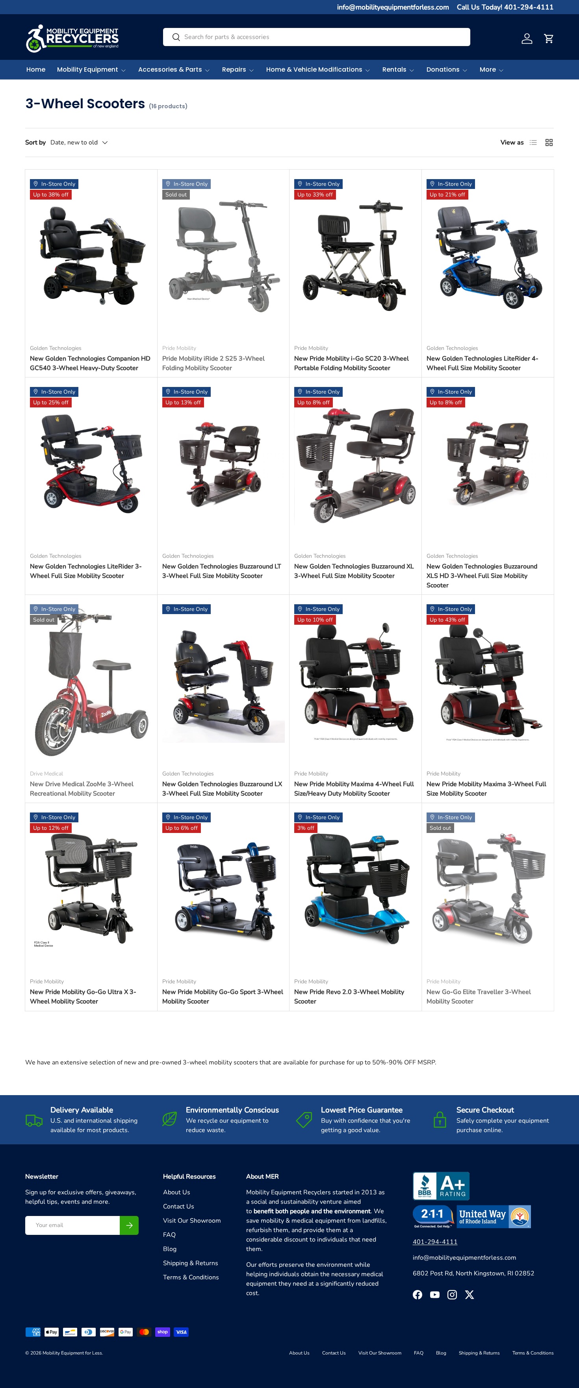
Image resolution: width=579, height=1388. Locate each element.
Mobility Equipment (87, 69)
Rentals (394, 69)
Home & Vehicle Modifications (314, 69)
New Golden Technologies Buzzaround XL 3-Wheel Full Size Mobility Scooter (354, 571)
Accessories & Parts (170, 69)
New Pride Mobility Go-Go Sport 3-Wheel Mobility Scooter (222, 997)
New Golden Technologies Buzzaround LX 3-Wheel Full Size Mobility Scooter (222, 789)
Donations (443, 69)
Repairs (234, 69)
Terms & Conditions (191, 1277)
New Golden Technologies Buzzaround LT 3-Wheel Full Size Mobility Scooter (221, 571)
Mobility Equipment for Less (72, 1353)
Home (35, 69)
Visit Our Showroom (192, 1220)
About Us (176, 1192)
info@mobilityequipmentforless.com (393, 7)
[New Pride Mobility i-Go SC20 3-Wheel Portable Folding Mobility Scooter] (355, 256)
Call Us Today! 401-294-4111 (505, 7)
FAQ (169, 1235)
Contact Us (178, 1206)
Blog (169, 1249)
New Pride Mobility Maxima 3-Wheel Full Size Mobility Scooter (486, 789)
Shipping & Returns (190, 1263)
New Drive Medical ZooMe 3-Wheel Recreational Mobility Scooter (82, 789)
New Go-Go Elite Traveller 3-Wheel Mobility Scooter (479, 997)
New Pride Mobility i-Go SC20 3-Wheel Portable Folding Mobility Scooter (351, 363)
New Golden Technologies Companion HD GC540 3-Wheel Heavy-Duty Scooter (90, 363)
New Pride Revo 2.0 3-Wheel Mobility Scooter (349, 997)
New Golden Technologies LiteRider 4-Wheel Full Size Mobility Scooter (482, 363)
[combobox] (317, 37)
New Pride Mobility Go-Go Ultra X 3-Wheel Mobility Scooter (83, 997)
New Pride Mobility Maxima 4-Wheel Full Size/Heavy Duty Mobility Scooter (354, 789)
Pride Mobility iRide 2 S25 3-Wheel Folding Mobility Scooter (213, 363)
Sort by (35, 142)
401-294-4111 (435, 1242)
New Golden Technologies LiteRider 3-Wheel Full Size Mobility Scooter (86, 571)
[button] (549, 38)
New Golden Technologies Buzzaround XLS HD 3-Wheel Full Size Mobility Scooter (482, 576)
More (488, 69)
